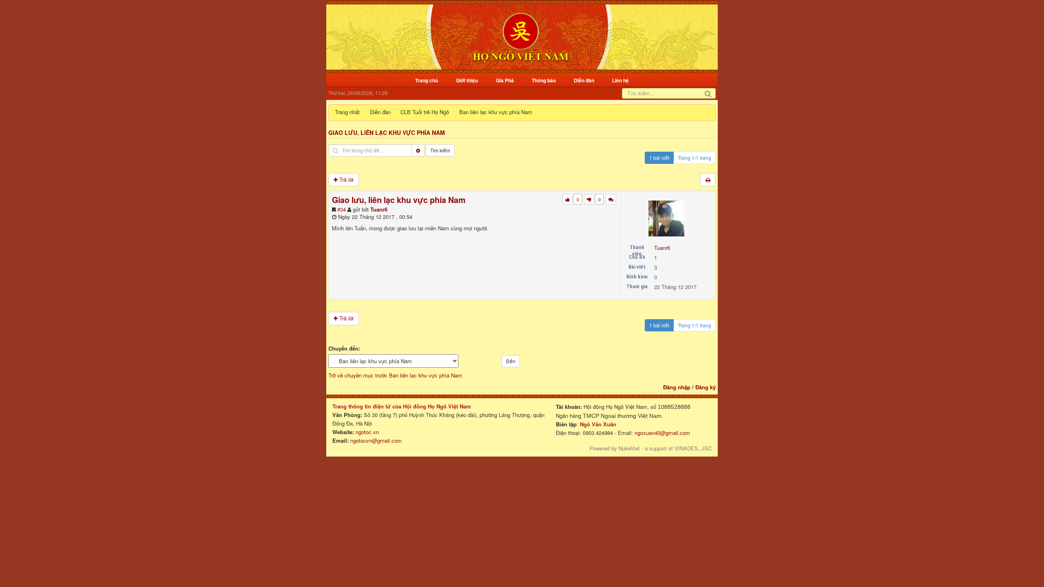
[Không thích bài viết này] (589, 199)
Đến (510, 360)
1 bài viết (659, 157)
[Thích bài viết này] (567, 199)
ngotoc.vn (367, 432)
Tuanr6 (378, 209)
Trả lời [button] (346, 179)
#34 (341, 209)
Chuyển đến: (344, 348)
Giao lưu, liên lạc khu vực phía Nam (386, 132)
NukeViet (629, 448)
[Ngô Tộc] (520, 36)
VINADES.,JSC (693, 448)
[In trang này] (708, 180)
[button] (611, 199)
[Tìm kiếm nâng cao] (418, 150)
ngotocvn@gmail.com (376, 440)
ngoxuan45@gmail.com (661, 433)
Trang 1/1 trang (694, 157)
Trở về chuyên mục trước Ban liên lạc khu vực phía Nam (395, 375)
